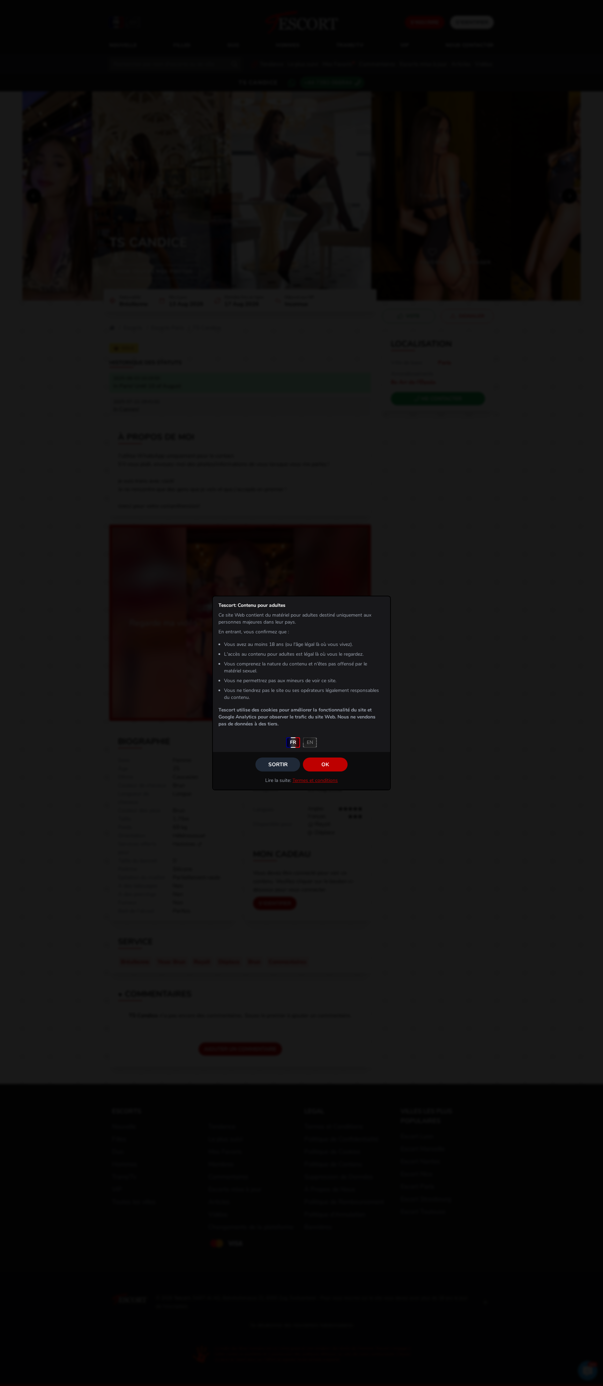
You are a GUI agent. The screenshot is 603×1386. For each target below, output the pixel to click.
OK (325, 764)
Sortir (278, 764)
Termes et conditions (315, 780)
